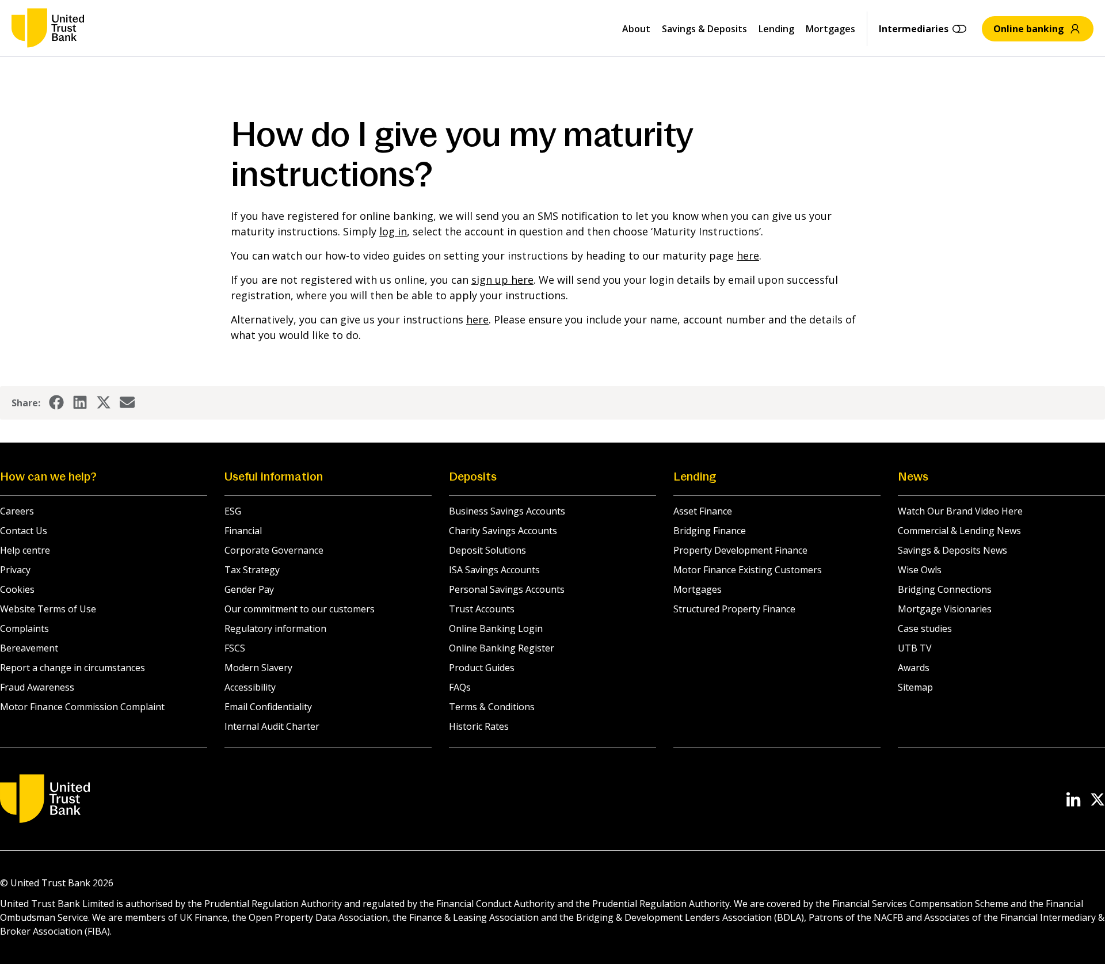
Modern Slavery (258, 667)
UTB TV (915, 648)
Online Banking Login (496, 628)
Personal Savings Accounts (507, 589)
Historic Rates (479, 726)
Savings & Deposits (704, 28)
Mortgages (830, 28)
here (748, 255)
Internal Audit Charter (271, 726)
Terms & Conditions (492, 706)
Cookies (17, 589)
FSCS (234, 648)
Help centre (25, 550)
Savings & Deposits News (952, 550)
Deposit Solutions (487, 550)
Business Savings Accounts (507, 511)
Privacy (15, 569)
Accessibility (250, 687)
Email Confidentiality (268, 706)
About (636, 28)
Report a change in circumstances (72, 667)
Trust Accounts (482, 609)
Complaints (24, 628)
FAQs (460, 687)
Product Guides (482, 667)
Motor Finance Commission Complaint (82, 706)
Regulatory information (275, 628)
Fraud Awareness (37, 687)
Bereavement (29, 648)
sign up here (502, 280)
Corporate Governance (273, 550)
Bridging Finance (709, 530)
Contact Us (23, 530)
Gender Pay (249, 589)
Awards (913, 667)
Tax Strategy (252, 569)
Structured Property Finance (734, 609)
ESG (232, 511)
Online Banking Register (501, 648)
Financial (243, 530)
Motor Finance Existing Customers (747, 569)
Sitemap (915, 687)
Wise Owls (920, 569)
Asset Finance (702, 511)
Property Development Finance (740, 550)
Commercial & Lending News (959, 530)
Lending (776, 28)
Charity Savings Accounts (503, 530)
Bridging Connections (945, 589)
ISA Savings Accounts (494, 569)
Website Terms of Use (48, 609)
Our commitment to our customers (299, 609)
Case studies (925, 628)
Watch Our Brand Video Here (960, 511)
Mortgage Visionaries (945, 609)
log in (393, 231)
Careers (17, 511)
